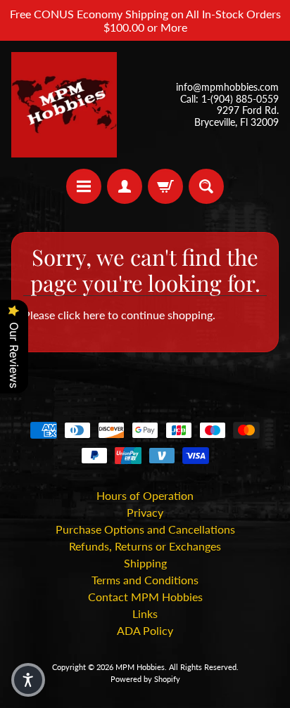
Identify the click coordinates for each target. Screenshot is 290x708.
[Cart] (165, 186)
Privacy (145, 512)
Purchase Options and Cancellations (145, 529)
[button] (28, 680)
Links (145, 613)
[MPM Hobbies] (64, 104)
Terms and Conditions (145, 579)
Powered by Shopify (145, 678)
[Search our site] (206, 186)
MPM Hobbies (140, 666)
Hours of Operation (145, 495)
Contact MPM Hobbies (145, 596)
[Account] (124, 186)
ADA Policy (145, 630)
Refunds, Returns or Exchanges (145, 546)
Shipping (145, 562)
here (94, 314)
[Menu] (83, 186)
